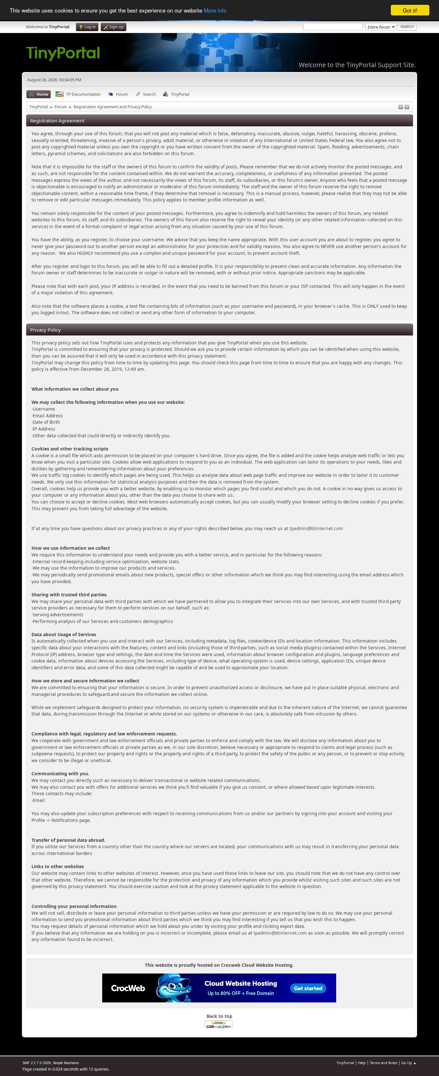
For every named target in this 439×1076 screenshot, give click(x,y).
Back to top (219, 1016)
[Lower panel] (400, 107)
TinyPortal (345, 1062)
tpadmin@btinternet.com (316, 528)
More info (215, 10)
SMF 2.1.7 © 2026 (36, 1063)
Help (362, 1062)
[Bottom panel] (406, 107)
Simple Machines (66, 1063)
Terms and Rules (383, 1062)
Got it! (410, 10)
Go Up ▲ (409, 1062)
